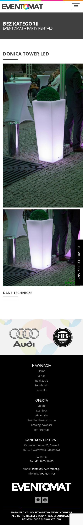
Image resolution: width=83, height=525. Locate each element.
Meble (41, 406)
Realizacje (41, 380)
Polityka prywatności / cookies (51, 512)
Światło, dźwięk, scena (41, 420)
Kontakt (42, 390)
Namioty (41, 410)
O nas (41, 376)
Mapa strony (19, 512)
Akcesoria (41, 415)
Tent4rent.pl (42, 430)
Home (41, 371)
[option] (22, 337)
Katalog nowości (41, 425)
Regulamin (41, 385)
